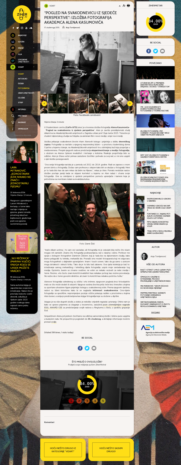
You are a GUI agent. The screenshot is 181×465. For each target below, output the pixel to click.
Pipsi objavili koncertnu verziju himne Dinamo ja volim (158, 224)
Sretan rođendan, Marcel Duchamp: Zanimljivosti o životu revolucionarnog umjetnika (155, 304)
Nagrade (22, 122)
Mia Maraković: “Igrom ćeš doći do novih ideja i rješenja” (154, 287)
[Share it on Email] (94, 350)
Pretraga (22, 116)
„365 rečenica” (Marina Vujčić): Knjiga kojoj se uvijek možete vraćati (20, 265)
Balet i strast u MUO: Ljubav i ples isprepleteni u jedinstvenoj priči (155, 271)
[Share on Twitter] (87, 350)
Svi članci (155, 312)
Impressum (23, 129)
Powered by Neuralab (22, 135)
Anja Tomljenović (158, 256)
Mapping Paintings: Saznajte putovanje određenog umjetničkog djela (153, 295)
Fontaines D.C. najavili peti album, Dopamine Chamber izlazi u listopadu (158, 216)
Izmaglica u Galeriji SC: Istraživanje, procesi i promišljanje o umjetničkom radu (155, 279)
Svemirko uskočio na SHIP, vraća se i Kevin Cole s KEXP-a (159, 208)
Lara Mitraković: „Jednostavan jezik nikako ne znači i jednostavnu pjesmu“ (20, 177)
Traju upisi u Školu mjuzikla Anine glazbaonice (159, 232)
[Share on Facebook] (80, 350)
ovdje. (54, 322)
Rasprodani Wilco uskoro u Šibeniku (159, 200)
